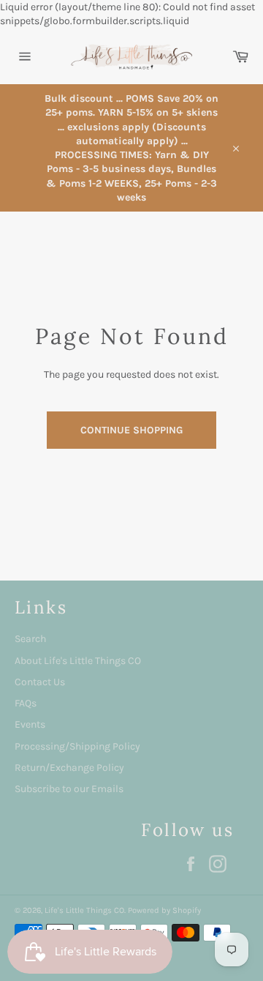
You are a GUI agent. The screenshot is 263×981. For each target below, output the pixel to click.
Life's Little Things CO (84, 910)
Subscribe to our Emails (69, 789)
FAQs (26, 703)
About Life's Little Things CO (78, 660)
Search (30, 639)
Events (30, 724)
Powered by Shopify (164, 910)
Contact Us (40, 682)
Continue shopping (131, 430)
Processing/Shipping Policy (77, 746)
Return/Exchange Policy (69, 767)
